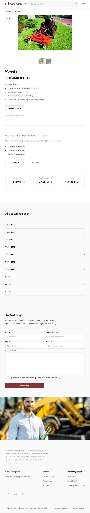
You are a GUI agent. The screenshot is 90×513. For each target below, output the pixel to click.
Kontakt (46, 485)
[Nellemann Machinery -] (15, 4)
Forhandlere (47, 481)
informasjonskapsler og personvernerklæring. (45, 378)
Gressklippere (9, 11)
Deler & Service (48, 477)
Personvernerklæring (61, 508)
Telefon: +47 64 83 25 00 (76, 485)
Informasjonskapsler (78, 508)
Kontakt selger (14, 108)
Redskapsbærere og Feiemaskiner (17, 477)
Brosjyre (16, 163)
